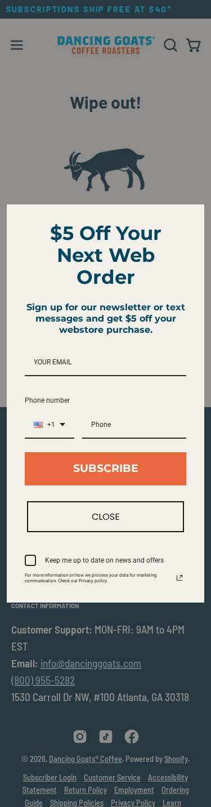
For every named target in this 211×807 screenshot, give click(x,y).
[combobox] (49, 425)
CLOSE (106, 516)
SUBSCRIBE (105, 468)
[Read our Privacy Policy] (179, 578)
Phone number (47, 400)
